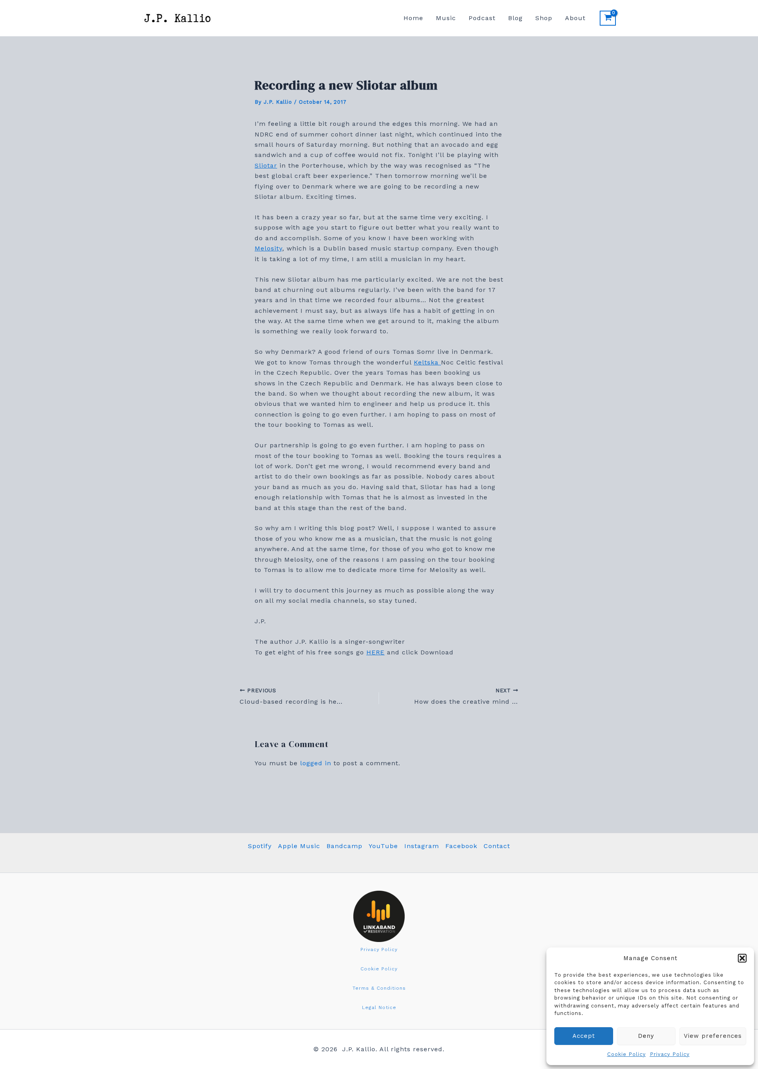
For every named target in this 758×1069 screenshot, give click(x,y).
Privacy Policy (670, 1054)
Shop (543, 18)
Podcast (482, 18)
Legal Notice (379, 1007)
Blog (515, 18)
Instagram (421, 846)
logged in (315, 763)
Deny (646, 1035)
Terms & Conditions (379, 988)
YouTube (383, 846)
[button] (742, 958)
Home (413, 18)
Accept (583, 1035)
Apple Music (299, 846)
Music (446, 18)
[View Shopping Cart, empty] (608, 18)
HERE (375, 652)
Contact (497, 846)
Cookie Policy (626, 1054)
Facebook (461, 846)
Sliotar (266, 165)
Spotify (260, 846)
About (575, 18)
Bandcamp (344, 846)
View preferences (713, 1035)
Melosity (268, 248)
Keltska (427, 362)
